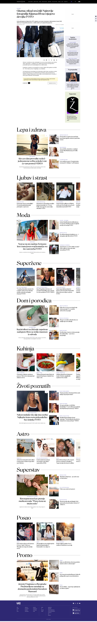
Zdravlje (26, 607)
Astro (62, 1)
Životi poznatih (44, 1)
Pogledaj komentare (52, 83)
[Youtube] (79, 603)
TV (41, 608)
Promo (32, 581)
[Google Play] (76, 610)
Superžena (26, 611)
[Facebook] (73, 603)
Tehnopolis (35, 608)
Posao (18, 541)
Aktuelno (19, 8)
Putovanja (27, 608)
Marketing (50, 607)
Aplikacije (49, 612)
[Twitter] (75, 603)
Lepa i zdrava (30, 1)
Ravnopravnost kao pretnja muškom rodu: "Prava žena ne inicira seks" (72, 118)
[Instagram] (77, 603)
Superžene (49, 1)
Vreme (42, 611)
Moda (40, 1)
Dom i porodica (54, 1)
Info (17, 607)
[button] (79, 192)
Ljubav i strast (36, 1)
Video (42, 607)
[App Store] (76, 613)
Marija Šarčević (70, 114)
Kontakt (49, 615)
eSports (34, 607)
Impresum (49, 608)
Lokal (34, 611)
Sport (18, 608)
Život (18, 611)
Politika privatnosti (51, 611)
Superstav (66, 1)
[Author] (72, 105)
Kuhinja (59, 1)
